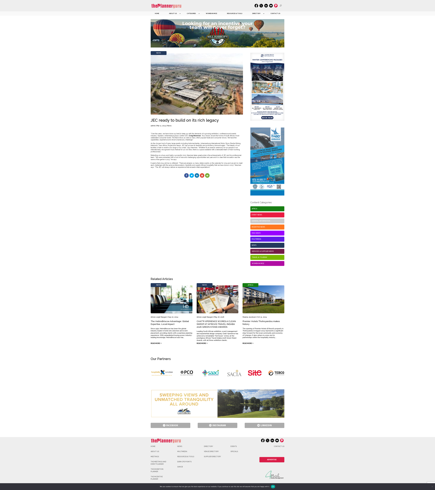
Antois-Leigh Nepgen (159, 317)
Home (157, 13)
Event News (257, 215)
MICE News (256, 233)
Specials (234, 451)
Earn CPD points (184, 462)
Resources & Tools (234, 13)
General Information (261, 221)
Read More (155, 343)
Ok (273, 486)
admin (153, 126)
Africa (254, 209)
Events (234, 446)
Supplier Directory (212, 456)
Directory (256, 13)
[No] (432, 486)
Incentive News (258, 227)
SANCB (180, 467)
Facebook (172, 425)
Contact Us (275, 13)
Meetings (155, 456)
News (158, 53)
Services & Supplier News (263, 251)
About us (173, 13)
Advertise (272, 459)
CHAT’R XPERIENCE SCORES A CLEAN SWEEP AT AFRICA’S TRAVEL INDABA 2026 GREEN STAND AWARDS (216, 324)
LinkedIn (266, 425)
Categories (191, 13)
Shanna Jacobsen (249, 317)
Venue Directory (211, 451)
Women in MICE (211, 13)
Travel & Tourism (259, 257)
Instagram (219, 425)
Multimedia (256, 239)
